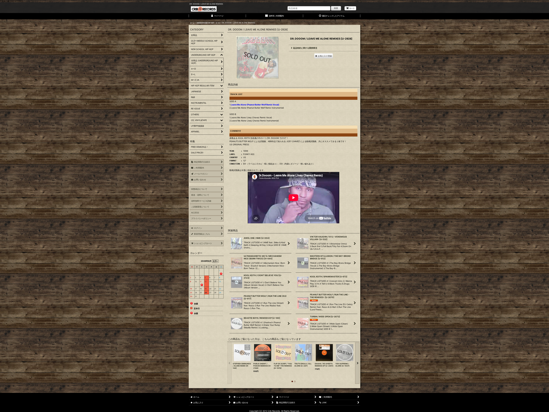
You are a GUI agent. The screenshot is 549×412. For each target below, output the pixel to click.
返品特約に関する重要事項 (305, 48)
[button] (323, 55)
